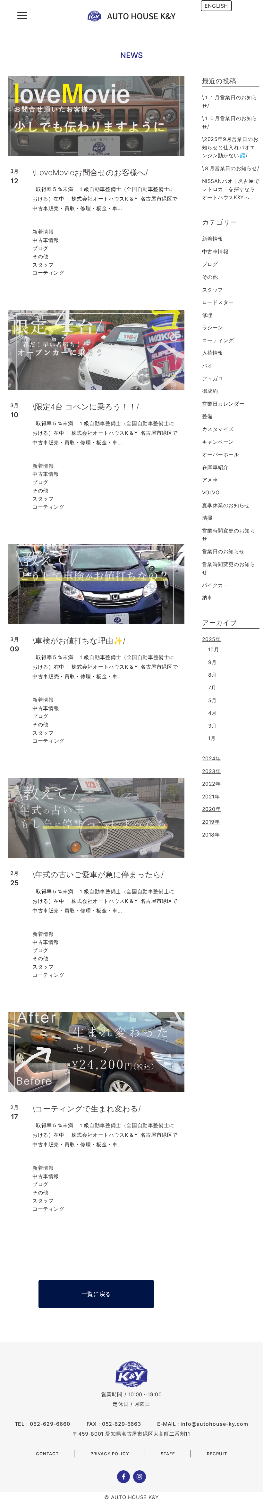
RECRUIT (217, 1453)
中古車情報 (45, 240)
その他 (40, 256)
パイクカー (215, 585)
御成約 (210, 391)
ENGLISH (216, 6)
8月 (212, 675)
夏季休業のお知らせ (226, 505)
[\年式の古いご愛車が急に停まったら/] (96, 818)
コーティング (48, 272)
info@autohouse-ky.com (214, 1424)
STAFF (168, 1453)
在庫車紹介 (215, 467)
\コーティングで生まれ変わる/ (86, 1108)
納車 (207, 597)
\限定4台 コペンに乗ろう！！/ (85, 406)
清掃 (207, 518)
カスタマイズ (218, 429)
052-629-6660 (50, 1424)
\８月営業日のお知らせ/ (230, 168)
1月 (212, 738)
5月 (212, 700)
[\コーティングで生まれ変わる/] (96, 1052)
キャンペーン (218, 442)
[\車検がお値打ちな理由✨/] (96, 584)
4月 (212, 713)
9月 (212, 662)
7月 (212, 687)
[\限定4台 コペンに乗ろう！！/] (96, 350)
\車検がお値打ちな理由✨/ (78, 640)
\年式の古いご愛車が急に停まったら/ (98, 874)
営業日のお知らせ (223, 551)
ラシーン (212, 327)
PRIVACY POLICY (109, 1453)
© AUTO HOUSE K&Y (131, 1497)
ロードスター (218, 302)
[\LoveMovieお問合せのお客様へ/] (96, 116)
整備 (207, 416)
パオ (207, 365)
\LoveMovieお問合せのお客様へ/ (90, 172)
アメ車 (210, 479)
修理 (207, 315)
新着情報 (43, 231)
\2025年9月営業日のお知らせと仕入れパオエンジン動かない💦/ (230, 147)
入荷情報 (212, 353)
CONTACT (47, 1453)
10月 (213, 649)
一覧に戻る (96, 1294)
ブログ (40, 248)
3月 (212, 725)
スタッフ (43, 264)
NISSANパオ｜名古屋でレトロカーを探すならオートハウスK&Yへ (230, 189)
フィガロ (212, 378)
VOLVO (211, 492)
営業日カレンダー (223, 403)
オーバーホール (220, 454)
